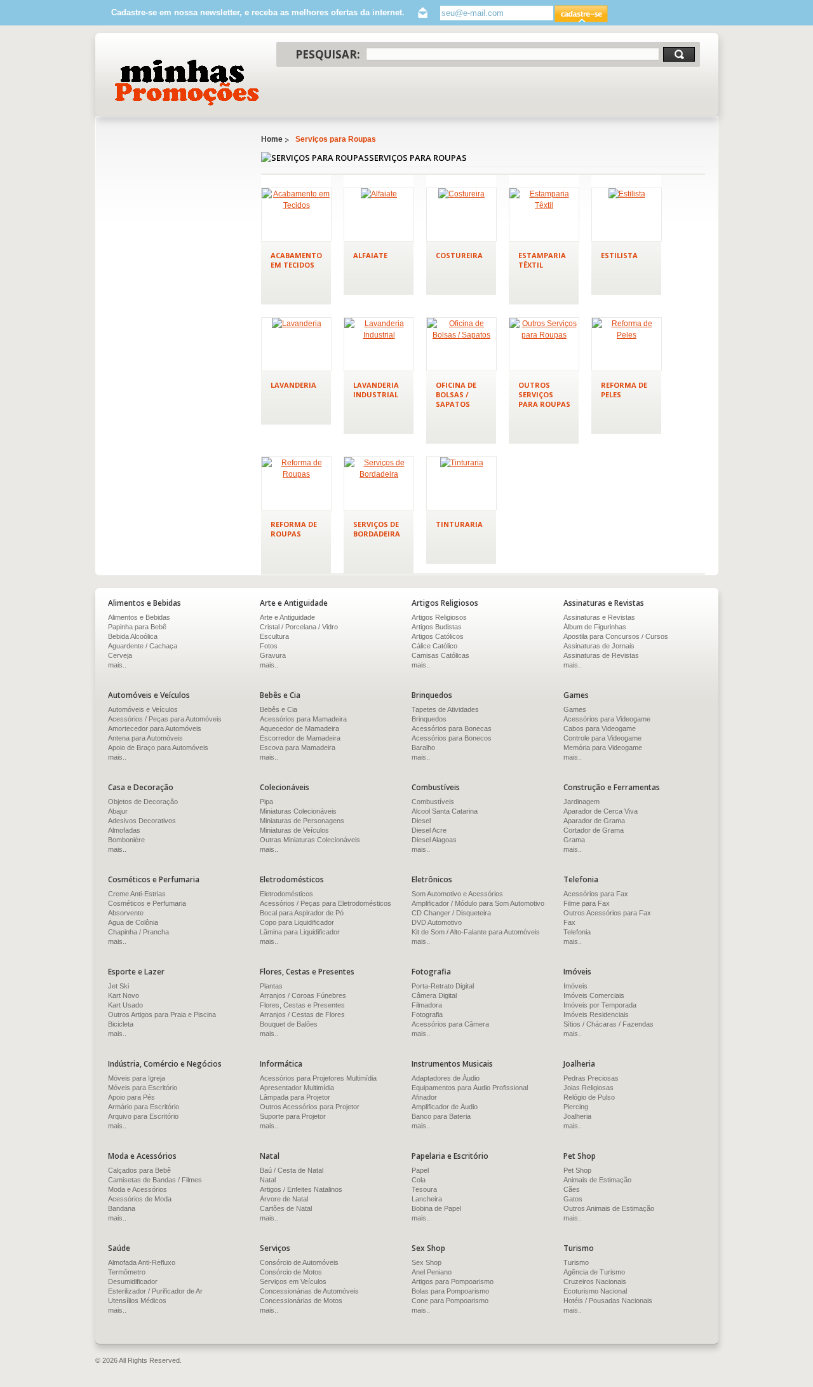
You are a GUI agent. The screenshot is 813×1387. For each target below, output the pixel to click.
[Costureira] (461, 215)
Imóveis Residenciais (596, 1014)
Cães (571, 1189)
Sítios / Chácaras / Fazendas (608, 1024)
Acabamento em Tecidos (296, 260)
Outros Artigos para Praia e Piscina (162, 1014)
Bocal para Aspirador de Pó (302, 913)
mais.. (117, 665)
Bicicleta (120, 1024)
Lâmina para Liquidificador (300, 932)
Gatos (572, 1199)
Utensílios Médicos (137, 1300)
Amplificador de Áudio (445, 1106)
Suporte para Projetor (293, 1116)
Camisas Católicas (440, 655)
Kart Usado (125, 1005)
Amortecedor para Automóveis (154, 728)
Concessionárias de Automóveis (309, 1291)
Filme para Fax (586, 903)
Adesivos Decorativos (142, 820)
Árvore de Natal (284, 1199)
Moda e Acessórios (137, 1189)
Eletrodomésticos (286, 894)
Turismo (576, 1262)
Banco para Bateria (441, 1116)
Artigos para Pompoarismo (453, 1281)
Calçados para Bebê (139, 1170)
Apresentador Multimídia (297, 1087)
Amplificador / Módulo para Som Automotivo (478, 903)
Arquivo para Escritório (143, 1116)
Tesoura (424, 1189)
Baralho (423, 747)
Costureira (459, 255)
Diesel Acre (429, 830)
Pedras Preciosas (591, 1078)
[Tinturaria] (461, 483)
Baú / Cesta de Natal (291, 1170)
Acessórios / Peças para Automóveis (165, 719)
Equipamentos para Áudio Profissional (470, 1087)
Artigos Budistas (437, 627)
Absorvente (126, 913)
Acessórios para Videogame (606, 719)
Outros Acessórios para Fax (607, 913)
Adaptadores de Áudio (446, 1078)
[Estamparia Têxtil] (544, 215)
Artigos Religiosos (439, 617)
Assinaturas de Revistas (601, 655)
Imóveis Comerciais (593, 995)
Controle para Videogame (602, 738)
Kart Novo (123, 995)
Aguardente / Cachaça (142, 646)
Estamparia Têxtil (542, 260)
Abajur (118, 811)
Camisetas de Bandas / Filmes (155, 1180)
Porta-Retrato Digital (443, 986)
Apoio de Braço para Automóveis (158, 747)
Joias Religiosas (588, 1087)
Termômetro (126, 1272)
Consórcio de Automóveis (299, 1262)
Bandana (121, 1208)
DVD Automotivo (437, 922)
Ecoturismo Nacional (595, 1291)
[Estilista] (626, 215)
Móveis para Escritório (142, 1087)
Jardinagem (581, 801)
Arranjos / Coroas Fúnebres (303, 995)
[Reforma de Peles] (626, 344)
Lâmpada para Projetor (295, 1097)
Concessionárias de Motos (301, 1300)
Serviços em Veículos (293, 1281)
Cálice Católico (434, 646)
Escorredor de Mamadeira (300, 738)
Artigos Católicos (438, 636)
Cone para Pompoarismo (450, 1300)
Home (272, 139)
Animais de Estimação (597, 1180)
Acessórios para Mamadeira (303, 719)
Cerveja (120, 655)
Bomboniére (126, 840)
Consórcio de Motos (291, 1272)
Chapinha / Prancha (138, 932)
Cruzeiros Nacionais (594, 1281)
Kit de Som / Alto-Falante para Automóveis (476, 932)
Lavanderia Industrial (376, 389)
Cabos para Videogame (599, 728)
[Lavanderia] (296, 344)
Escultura (274, 636)
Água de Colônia (133, 922)
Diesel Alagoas (434, 840)
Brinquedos (429, 719)
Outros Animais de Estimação (608, 1208)
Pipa (266, 801)
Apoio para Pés (131, 1097)
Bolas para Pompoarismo (450, 1291)
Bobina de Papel (436, 1208)
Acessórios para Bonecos (452, 738)
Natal (268, 1180)
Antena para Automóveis (145, 738)
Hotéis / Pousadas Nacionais (607, 1300)
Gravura (273, 655)
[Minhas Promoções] (186, 82)
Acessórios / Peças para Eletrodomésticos (325, 903)
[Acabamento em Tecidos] (296, 215)
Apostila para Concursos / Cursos (615, 636)
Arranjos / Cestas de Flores (302, 1014)
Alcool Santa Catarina (445, 811)
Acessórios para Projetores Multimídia (318, 1078)
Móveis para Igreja (136, 1078)
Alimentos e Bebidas (139, 617)
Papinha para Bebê (137, 627)
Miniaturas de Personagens (302, 820)
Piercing (575, 1106)
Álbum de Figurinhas (594, 627)
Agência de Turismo (594, 1272)
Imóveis (575, 986)
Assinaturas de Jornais (599, 646)
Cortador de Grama (593, 830)
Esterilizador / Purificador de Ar (155, 1291)
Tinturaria (459, 524)
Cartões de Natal (286, 1208)
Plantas (271, 986)
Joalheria (577, 1116)
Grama (574, 840)
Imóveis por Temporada (599, 1005)
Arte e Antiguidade (287, 617)
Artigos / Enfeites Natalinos (301, 1189)
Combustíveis (433, 801)
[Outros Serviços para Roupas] (544, 344)
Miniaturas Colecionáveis (298, 811)
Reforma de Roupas (294, 528)
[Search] (679, 54)
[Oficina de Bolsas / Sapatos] (461, 344)
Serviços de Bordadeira (376, 528)
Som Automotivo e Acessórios (457, 894)
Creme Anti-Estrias (137, 894)
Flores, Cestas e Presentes (302, 1005)
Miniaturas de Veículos (294, 830)
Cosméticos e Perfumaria (147, 903)
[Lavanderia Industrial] (379, 344)
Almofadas (124, 830)
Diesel (421, 820)
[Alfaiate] (379, 215)
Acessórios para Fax (595, 894)
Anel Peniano (432, 1272)
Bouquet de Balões (289, 1024)
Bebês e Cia (278, 709)
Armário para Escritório (143, 1106)
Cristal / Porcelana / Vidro (299, 627)
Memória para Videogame (602, 747)
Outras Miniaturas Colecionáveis (310, 840)
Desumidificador (133, 1281)
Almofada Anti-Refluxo (141, 1262)
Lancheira (427, 1199)
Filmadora (427, 1005)
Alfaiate (370, 255)
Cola (419, 1180)
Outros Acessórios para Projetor (309, 1106)
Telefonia (577, 932)
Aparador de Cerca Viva (600, 811)
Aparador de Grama (594, 820)
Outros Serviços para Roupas (544, 394)
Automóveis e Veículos (143, 709)
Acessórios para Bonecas (452, 728)
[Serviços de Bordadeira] (379, 483)
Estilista (619, 255)
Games (574, 709)
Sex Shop (426, 1262)
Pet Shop (577, 1170)
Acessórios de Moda (139, 1199)
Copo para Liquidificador (297, 922)
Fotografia (427, 1014)
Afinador (424, 1097)
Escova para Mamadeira (297, 747)
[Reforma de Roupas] (296, 483)
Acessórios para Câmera (450, 1024)
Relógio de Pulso (589, 1097)
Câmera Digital (434, 995)
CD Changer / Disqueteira (451, 913)
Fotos (269, 646)
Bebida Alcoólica (133, 636)
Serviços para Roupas (335, 139)
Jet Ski (118, 986)
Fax (569, 922)
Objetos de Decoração (143, 801)
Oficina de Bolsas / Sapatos (456, 394)
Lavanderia (293, 385)
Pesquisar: (327, 54)
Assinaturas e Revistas (599, 617)
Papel (420, 1170)
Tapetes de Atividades (445, 709)
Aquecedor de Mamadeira (299, 728)
